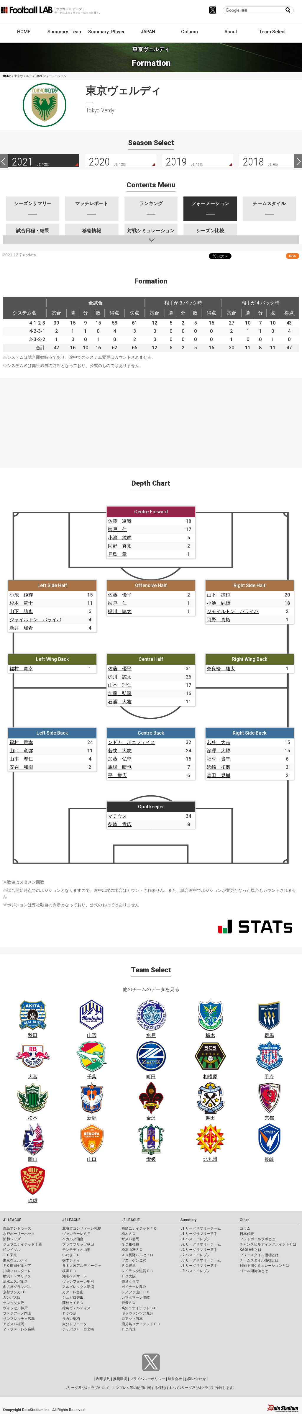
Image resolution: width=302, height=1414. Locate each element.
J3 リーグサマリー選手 (198, 1266)
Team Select (272, 32)
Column (189, 32)
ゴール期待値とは (254, 1271)
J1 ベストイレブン (195, 1239)
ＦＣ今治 (69, 1313)
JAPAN (148, 32)
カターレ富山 (72, 1292)
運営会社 (175, 1379)
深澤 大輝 (218, 750)
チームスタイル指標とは (259, 1260)
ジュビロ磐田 (72, 1297)
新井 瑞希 (21, 628)
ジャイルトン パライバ (35, 619)
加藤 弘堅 (120, 693)
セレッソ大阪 (13, 1303)
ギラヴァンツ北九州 (137, 1313)
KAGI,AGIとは (251, 1250)
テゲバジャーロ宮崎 (78, 1329)
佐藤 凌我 (120, 521)
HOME (23, 32)
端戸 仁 (117, 529)
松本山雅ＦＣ (132, 1250)
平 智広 (117, 775)
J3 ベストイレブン (195, 1271)
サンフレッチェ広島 (19, 1319)
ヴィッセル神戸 (15, 1308)
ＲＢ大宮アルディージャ (81, 1266)
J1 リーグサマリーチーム (200, 1228)
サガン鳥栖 (71, 1319)
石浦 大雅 (120, 701)
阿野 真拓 (120, 546)
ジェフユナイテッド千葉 (22, 1244)
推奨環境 (120, 1379)
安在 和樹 (21, 767)
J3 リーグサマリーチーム (200, 1260)
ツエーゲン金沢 (134, 1260)
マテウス (117, 816)
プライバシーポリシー (147, 1379)
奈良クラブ (130, 1281)
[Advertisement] (151, 419)
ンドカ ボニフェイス (131, 742)
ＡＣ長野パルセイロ (137, 1255)
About (230, 32)
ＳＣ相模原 (130, 1244)
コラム (245, 1228)
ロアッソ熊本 (132, 1319)
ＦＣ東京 (10, 1255)
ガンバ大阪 (12, 1297)
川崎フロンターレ (17, 1271)
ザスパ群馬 (130, 1239)
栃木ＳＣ (129, 1234)
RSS (292, 256)
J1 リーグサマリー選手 (198, 1234)
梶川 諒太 (120, 611)
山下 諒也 (21, 611)
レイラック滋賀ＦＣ (137, 1271)
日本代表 (247, 1234)
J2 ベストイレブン (195, 1255)
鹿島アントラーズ (17, 1228)
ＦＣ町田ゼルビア (17, 1266)
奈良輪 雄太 (221, 668)
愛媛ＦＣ (129, 1303)
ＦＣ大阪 (129, 1276)
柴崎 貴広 (120, 824)
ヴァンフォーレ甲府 (78, 1281)
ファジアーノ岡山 (17, 1313)
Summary (188, 1220)
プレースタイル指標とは (259, 1255)
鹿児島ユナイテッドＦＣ (141, 1324)
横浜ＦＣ (69, 1271)
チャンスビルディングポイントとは (268, 1244)
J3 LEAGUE (131, 1220)
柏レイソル (12, 1250)
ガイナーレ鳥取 (134, 1287)
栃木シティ (71, 1260)
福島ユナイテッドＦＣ (139, 1228)
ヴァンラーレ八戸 (76, 1234)
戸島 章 (117, 554)
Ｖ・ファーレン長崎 (19, 1329)
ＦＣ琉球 (129, 1329)
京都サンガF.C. (14, 1292)
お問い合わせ (195, 1379)
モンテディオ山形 (76, 1250)
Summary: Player (106, 32)
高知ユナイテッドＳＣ (139, 1308)
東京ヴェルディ (15, 1260)
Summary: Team (65, 32)
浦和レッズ (12, 1239)
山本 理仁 (120, 685)
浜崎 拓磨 (218, 767)
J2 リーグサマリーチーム (200, 1244)
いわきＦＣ (71, 1255)
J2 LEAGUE (71, 1220)
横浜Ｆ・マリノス (17, 1276)
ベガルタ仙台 (72, 1239)
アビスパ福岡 (13, 1324)
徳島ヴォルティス (76, 1308)
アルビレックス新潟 (78, 1287)
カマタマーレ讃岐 (136, 1297)
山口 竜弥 (21, 750)
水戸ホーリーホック (19, 1234)
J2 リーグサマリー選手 (198, 1250)
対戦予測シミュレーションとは (264, 1266)
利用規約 (103, 1379)
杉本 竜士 (21, 603)
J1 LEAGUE (12, 1220)
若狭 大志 (120, 750)
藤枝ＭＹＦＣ (72, 1303)
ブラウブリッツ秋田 (78, 1244)
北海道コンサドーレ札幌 (81, 1228)
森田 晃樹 (218, 775)
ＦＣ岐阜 (129, 1266)
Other (244, 1220)
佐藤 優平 (120, 595)
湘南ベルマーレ (74, 1276)
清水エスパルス (15, 1281)
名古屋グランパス (17, 1287)
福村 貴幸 (21, 668)
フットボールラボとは (257, 1239)
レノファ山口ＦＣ (136, 1292)
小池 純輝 (120, 537)
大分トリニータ (74, 1324)
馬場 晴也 (120, 767)
